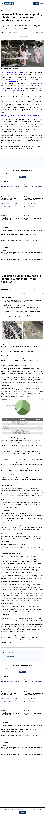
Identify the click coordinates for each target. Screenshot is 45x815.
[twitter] (22, 36)
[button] (2, 3)
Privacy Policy (39, 809)
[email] (26, 36)
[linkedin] (20, 36)
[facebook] (18, 36)
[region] (22, 811)
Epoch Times (12, 81)
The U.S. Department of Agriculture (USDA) (12, 72)
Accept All (22, 812)
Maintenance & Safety (6, 10)
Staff (2, 32)
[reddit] (24, 36)
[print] (43, 36)
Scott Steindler (4, 289)
